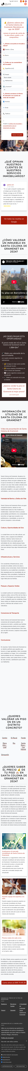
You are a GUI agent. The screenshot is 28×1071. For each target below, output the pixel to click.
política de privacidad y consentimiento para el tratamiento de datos (12, 126)
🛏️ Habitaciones (7, 80)
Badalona (4, 1004)
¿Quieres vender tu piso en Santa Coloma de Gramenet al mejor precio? (14, 390)
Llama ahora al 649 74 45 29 (14, 982)
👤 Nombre (6, 101)
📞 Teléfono (6, 114)
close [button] (26, 1041)
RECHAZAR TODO (21, 1066)
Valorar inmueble (17, 135)
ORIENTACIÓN (6, 1057)
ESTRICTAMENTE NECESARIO (10, 1055)
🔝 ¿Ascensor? (7, 86)
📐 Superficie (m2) (8, 68)
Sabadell (12, 1010)
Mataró (3, 1010)
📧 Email (5, 108)
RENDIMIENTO (6, 1060)
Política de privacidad (7, 1038)
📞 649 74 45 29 (14, 1)
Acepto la (12, 126)
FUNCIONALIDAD (7, 1062)
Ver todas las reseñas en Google (14, 220)
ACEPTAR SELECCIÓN (7, 1066)
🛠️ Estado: (6, 74)
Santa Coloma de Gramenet (22, 1012)
